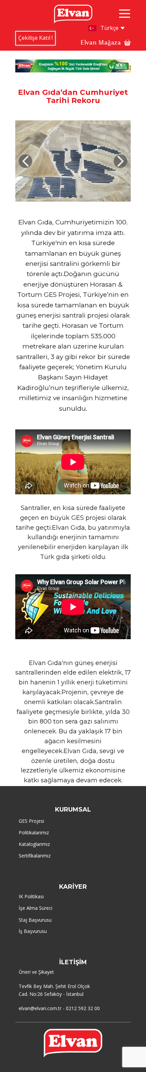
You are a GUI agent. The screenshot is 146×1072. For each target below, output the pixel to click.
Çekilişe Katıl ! (35, 37)
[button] (25, 161)
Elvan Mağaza (100, 42)
